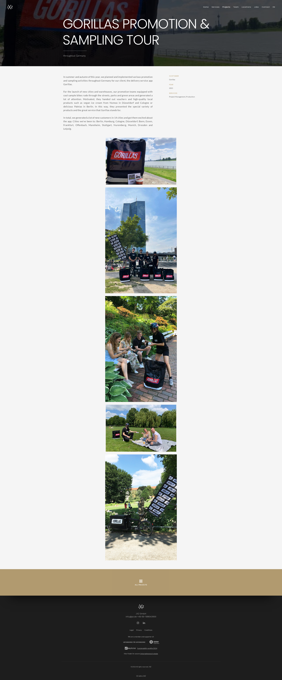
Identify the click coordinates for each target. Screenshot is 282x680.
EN (274, 7)
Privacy (139, 630)
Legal (132, 630)
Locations (246, 7)
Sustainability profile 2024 (147, 648)
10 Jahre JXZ (141, 676)
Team (236, 7)
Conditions (148, 630)
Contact (266, 7)
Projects (226, 7)
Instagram (138, 623)
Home (206, 7)
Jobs (256, 7)
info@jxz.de (131, 616)
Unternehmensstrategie (149, 654)
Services (216, 7)
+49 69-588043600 (146, 616)
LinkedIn (144, 623)
